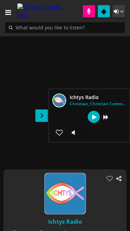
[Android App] (104, 11)
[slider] (102, 132)
